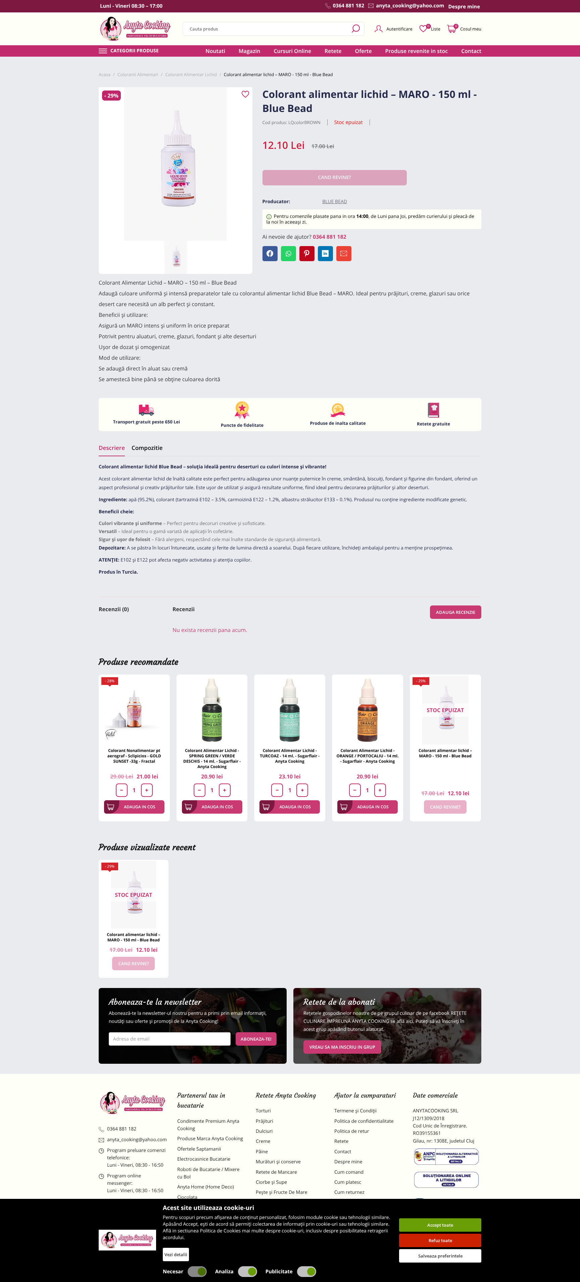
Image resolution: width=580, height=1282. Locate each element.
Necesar (173, 1271)
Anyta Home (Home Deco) (205, 1187)
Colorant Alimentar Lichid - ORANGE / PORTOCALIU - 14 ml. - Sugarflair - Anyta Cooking (367, 756)
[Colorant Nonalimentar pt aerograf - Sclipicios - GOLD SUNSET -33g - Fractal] (134, 710)
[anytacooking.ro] (133, 1103)
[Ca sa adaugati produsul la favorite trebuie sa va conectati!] (245, 95)
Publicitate (279, 1271)
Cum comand (349, 1172)
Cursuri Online (292, 51)
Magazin (249, 51)
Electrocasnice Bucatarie (203, 1159)
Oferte (363, 51)
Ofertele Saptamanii (199, 1149)
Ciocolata (187, 1197)
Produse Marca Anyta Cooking (210, 1138)
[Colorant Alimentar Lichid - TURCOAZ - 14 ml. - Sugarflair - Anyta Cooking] (289, 710)
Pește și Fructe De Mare (281, 1192)
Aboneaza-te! (256, 1039)
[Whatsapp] (288, 253)
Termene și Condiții (355, 1111)
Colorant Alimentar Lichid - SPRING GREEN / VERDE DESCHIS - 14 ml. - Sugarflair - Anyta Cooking (212, 758)
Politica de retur (351, 1131)
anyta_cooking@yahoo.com (137, 1140)
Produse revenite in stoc (416, 51)
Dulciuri (264, 1131)
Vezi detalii (175, 1254)
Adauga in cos (139, 807)
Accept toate (440, 1225)
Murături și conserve (278, 1162)
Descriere (112, 448)
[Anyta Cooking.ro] (127, 1240)
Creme (263, 1141)
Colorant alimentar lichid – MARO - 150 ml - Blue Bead (445, 753)
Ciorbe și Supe (271, 1182)
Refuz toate (440, 1240)
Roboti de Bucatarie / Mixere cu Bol (208, 1173)
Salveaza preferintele (440, 1256)
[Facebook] (270, 253)
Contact (471, 51)
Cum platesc (347, 1182)
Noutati (215, 51)
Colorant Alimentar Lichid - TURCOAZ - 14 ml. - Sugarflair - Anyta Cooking (290, 756)
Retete (333, 51)
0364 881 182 (329, 236)
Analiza (224, 1271)
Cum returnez (349, 1192)
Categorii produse (134, 51)
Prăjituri (264, 1121)
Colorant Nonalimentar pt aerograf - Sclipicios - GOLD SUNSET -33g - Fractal (134, 756)
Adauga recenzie (455, 612)
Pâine (262, 1152)
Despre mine (348, 1162)
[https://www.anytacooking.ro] (136, 28)
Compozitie (147, 448)
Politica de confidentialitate (364, 1121)
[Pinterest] (307, 253)
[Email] (343, 253)
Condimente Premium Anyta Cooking (208, 1125)
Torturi (263, 1111)
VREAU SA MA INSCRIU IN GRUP (342, 1047)
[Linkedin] (325, 253)
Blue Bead (334, 201)
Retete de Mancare (276, 1172)
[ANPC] (447, 1158)
